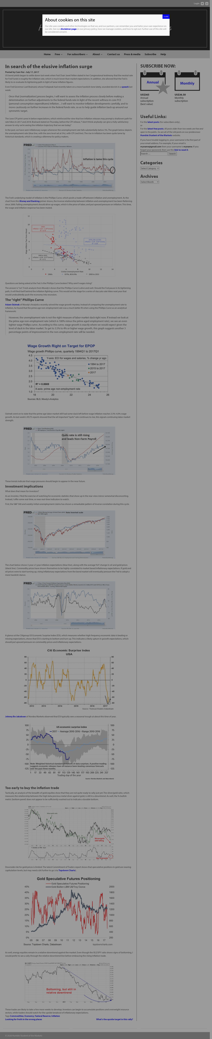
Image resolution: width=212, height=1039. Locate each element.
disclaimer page (68, 28)
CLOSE (166, 16)
